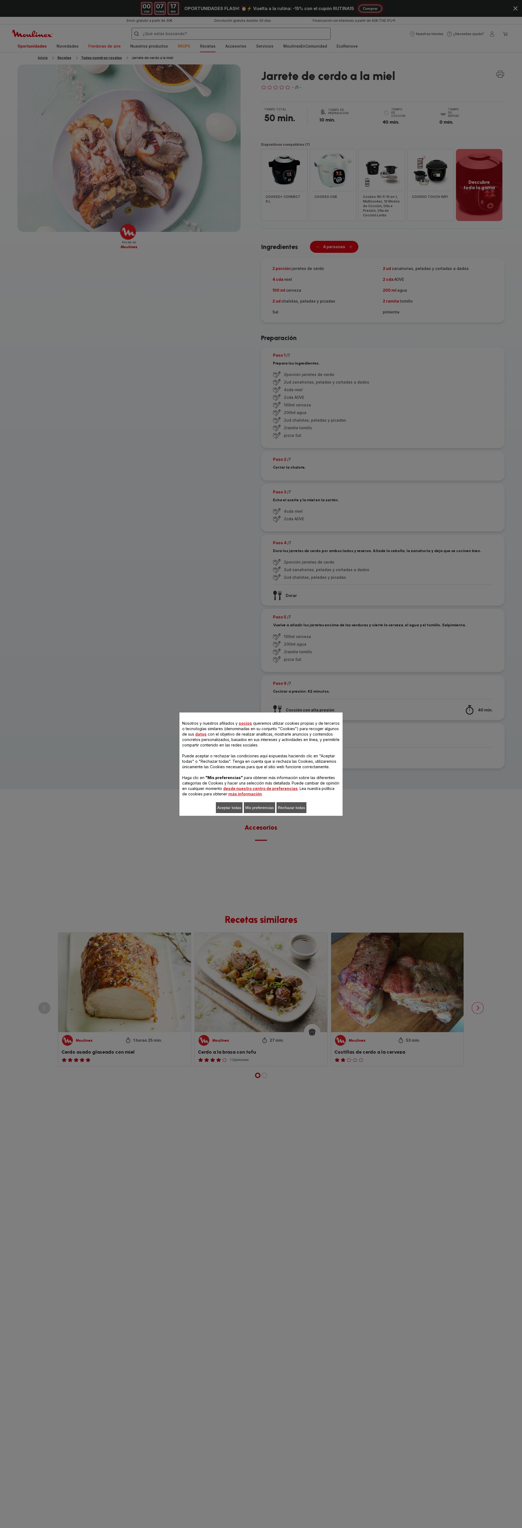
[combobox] (165, 759)
